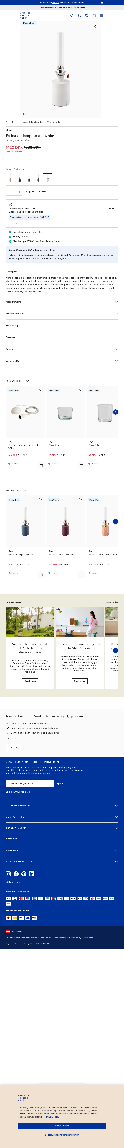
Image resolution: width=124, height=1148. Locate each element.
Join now (13, 747)
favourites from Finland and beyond (48, 258)
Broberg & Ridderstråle (17, 140)
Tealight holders (54, 122)
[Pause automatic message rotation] (102, 2)
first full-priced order (50, 241)
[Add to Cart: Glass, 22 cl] (81, 465)
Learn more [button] (14, 223)
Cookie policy (75, 938)
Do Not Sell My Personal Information (21, 938)
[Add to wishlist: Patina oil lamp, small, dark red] (81, 499)
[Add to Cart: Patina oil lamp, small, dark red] (81, 574)
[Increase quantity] (19, 192)
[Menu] (101, 15)
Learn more (11, 738)
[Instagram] (8, 873)
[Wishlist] (87, 15)
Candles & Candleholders (32, 122)
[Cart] (94, 15)
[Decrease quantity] (8, 192)
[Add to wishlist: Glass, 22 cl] (81, 390)
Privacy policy (60, 938)
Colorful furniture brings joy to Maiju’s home (80, 646)
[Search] (72, 15)
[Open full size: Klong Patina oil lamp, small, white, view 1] (60, 69)
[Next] (115, 650)
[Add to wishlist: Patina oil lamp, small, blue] (41, 499)
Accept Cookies (62, 1126)
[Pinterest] (23, 873)
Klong (9, 130)
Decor (14, 122)
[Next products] (115, 412)
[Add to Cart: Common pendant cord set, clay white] (41, 465)
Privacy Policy (52, 1117)
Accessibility (87, 938)
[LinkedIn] (31, 873)
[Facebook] (16, 873)
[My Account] (79, 15)
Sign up (60, 783)
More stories (112, 602)
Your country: (13, 792)
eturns (24, 236)
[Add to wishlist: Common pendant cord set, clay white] (41, 390)
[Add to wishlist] (95, 26)
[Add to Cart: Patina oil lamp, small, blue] (41, 574)
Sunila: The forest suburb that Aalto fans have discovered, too (30, 648)
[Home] (7, 122)
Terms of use (45, 938)
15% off (55, 2)
